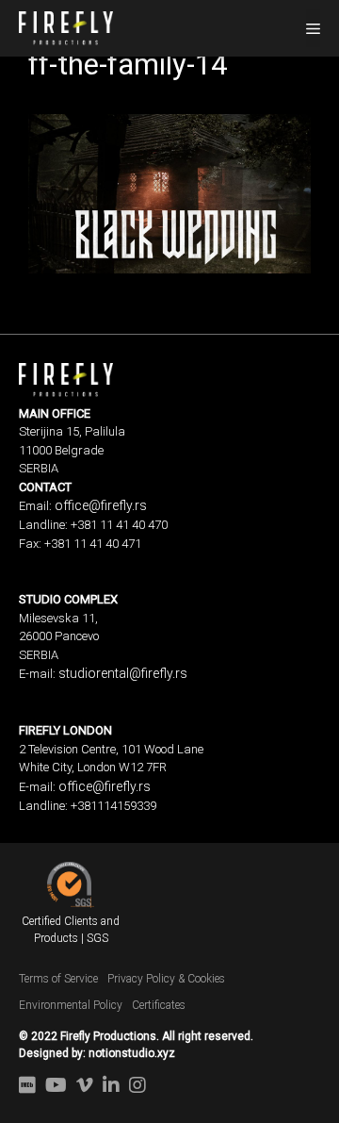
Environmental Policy (70, 1005)
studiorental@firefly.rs (122, 673)
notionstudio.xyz (132, 1053)
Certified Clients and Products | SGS (71, 930)
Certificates (159, 1005)
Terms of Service (58, 978)
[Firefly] (66, 26)
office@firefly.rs (101, 505)
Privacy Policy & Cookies (166, 978)
